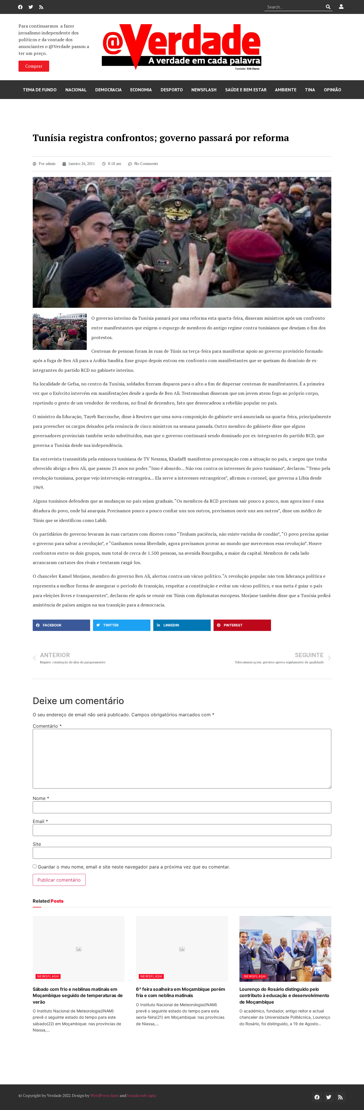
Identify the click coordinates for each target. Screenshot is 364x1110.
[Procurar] (328, 7)
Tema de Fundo (40, 89)
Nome (41, 798)
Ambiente (285, 89)
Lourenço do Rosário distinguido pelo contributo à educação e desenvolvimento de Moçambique (284, 995)
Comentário (47, 726)
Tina (310, 89)
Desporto (172, 89)
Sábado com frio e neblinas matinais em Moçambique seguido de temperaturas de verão (78, 995)
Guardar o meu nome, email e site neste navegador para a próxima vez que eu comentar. (134, 867)
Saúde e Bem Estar (245, 89)
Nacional (76, 89)
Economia (141, 89)
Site (37, 844)
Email (40, 821)
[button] (61, 625)
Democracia (108, 89)
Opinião (332, 89)
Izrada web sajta (141, 1095)
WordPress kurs (104, 1095)
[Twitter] (30, 7)
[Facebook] (20, 7)
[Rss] (41, 7)
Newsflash (203, 89)
